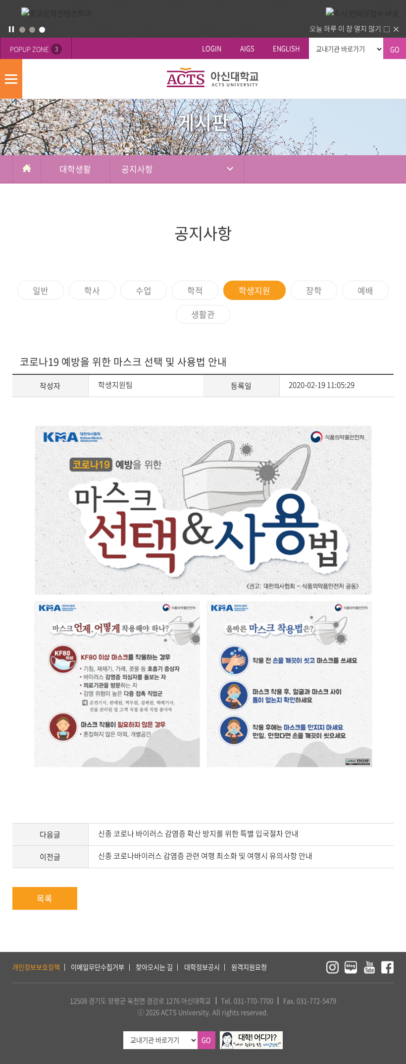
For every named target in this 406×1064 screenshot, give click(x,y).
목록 (44, 898)
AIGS (247, 48)
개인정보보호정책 (36, 967)
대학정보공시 (202, 967)
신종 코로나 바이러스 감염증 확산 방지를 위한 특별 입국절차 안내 (198, 833)
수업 (144, 290)
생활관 (203, 314)
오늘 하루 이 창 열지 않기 (345, 28)
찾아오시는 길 (154, 967)
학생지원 (254, 290)
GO (395, 49)
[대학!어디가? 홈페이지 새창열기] (251, 1036)
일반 (41, 290)
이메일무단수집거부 (97, 967)
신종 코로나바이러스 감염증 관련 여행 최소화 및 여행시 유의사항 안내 (205, 855)
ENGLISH (286, 48)
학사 (92, 290)
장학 (314, 290)
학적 (195, 290)
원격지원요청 (249, 967)
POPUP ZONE (34, 49)
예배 (365, 290)
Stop (11, 29)
